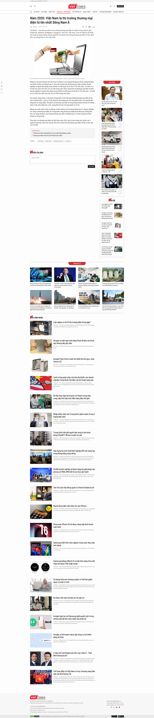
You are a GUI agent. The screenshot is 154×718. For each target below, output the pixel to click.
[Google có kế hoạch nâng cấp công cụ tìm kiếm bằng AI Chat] (41, 640)
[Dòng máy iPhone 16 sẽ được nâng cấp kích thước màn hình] (41, 530)
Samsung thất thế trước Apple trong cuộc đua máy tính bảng (74, 544)
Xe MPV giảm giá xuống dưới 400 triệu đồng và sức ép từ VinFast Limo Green (108, 149)
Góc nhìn (44, 12)
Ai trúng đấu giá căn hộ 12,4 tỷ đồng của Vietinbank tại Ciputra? (112, 284)
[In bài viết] (86, 27)
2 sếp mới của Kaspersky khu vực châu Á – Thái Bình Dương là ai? (72, 654)
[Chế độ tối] (114, 6)
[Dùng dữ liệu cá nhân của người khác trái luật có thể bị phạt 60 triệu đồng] (41, 274)
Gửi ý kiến (91, 166)
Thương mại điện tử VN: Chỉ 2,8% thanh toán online (47, 135)
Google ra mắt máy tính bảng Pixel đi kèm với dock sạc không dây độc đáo (107, 215)
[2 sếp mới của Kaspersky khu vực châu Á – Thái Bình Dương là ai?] (41, 658)
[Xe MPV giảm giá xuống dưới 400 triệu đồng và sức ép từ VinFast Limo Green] (112, 138)
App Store (114, 716)
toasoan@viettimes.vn (115, 701)
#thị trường (40, 141)
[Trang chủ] (31, 11)
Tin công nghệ (37, 317)
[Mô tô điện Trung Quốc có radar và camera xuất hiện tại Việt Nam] (112, 181)
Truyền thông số (118, 12)
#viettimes (68, 141)
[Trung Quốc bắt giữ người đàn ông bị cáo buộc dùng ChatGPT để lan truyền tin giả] (41, 438)
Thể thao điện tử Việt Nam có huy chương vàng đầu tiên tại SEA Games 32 (74, 672)
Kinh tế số (52, 12)
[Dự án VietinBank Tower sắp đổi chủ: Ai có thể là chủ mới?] (89, 297)
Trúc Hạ (34, 26)
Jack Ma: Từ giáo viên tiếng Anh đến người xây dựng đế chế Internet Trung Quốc (64, 285)
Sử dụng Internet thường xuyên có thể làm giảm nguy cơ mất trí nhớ (72, 580)
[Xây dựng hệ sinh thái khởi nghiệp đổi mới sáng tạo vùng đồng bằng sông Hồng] (41, 456)
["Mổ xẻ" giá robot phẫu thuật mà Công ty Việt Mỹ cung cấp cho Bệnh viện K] (89, 274)
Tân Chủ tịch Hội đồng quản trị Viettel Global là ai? (73, 487)
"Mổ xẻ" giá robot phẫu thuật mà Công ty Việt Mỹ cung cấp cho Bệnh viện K (88, 285)
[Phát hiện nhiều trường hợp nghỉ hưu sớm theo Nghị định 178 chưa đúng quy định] (112, 115)
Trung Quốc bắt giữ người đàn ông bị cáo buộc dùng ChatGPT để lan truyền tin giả (72, 433)
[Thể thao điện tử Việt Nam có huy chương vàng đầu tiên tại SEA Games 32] (41, 677)
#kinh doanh (48, 141)
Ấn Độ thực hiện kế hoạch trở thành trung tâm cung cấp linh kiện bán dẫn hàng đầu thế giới (107, 250)
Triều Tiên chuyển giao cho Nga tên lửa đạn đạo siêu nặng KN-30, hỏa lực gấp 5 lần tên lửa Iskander (41, 307)
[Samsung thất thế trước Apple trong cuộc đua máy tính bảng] (41, 548)
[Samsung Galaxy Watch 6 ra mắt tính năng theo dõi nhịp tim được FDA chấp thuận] (41, 567)
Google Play (121, 716)
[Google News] (91, 27)
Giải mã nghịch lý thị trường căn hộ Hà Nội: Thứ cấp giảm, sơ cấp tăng (64, 307)
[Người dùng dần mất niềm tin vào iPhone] (41, 512)
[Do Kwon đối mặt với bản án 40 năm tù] (41, 603)
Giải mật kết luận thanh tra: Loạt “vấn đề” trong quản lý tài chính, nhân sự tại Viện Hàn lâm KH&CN (113, 307)
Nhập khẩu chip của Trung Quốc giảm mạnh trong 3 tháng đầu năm (74, 415)
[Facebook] (83, 27)
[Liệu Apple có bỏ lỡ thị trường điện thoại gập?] (118, 206)
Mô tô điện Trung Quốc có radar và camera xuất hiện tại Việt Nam (109, 191)
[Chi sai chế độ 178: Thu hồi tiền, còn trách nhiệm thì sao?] (112, 93)
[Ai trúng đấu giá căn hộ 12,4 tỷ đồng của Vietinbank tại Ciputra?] (113, 274)
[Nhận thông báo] (111, 6)
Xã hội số (36, 12)
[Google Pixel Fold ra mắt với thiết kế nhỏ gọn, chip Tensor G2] (118, 225)
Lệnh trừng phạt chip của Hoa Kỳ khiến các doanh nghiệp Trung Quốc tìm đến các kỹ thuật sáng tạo (107, 237)
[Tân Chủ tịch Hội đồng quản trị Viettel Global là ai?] (41, 493)
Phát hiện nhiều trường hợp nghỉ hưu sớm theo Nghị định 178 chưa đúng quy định (109, 126)
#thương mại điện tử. (58, 141)
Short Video (86, 12)
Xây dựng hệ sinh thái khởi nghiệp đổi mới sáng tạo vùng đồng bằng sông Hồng (74, 452)
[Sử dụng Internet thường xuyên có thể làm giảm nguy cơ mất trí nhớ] (41, 585)
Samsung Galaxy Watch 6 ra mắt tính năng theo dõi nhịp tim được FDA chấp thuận (74, 562)
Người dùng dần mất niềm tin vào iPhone (69, 506)
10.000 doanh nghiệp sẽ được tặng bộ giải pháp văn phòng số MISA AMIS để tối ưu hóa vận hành (74, 470)
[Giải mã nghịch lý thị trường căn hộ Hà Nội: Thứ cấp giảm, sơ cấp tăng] (65, 297)
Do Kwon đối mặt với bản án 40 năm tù (68, 597)
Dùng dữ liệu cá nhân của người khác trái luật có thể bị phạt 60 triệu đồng (40, 284)
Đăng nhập (120, 6)
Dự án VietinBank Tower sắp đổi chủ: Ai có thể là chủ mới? (88, 307)
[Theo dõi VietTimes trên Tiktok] (119, 707)
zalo (114, 707)
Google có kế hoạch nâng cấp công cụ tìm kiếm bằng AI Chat (72, 635)
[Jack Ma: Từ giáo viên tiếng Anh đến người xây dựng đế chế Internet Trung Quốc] (65, 274)
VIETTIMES (77, 6)
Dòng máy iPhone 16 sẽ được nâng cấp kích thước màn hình (73, 525)
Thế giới (94, 12)
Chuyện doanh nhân (105, 12)
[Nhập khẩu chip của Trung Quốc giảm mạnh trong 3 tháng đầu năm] (41, 420)
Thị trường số (76, 12)
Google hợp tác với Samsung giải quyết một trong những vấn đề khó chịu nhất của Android (73, 617)
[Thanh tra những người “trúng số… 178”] (112, 161)
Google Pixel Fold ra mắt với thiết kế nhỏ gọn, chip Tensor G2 (107, 225)
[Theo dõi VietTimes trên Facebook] (111, 707)
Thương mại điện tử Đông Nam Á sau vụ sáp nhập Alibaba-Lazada (52, 133)
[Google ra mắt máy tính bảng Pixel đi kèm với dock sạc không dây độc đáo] (118, 215)
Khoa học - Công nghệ (63, 12)
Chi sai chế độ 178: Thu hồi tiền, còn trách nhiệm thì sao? (109, 103)
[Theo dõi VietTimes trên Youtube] (116, 707)
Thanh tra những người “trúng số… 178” (108, 171)
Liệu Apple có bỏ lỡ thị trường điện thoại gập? (107, 206)
